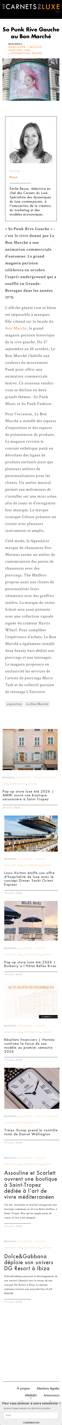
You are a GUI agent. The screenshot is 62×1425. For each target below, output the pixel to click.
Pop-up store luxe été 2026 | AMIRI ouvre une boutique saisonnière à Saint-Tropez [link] (28, 795)
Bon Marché (16, 328)
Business (15, 44)
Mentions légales (48, 1388)
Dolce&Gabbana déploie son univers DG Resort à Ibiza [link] (28, 1262)
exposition (14, 704)
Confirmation (31, 1422)
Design (37, 53)
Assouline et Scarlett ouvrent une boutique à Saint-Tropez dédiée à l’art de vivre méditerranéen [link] (30, 1185)
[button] (30, 1403)
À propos (23, 1388)
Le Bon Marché (37, 704)
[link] (30, 749)
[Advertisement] (31, 1345)
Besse (14, 177)
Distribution (20, 53)
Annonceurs (51, 1395)
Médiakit (31, 1395)
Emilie (15, 170)
